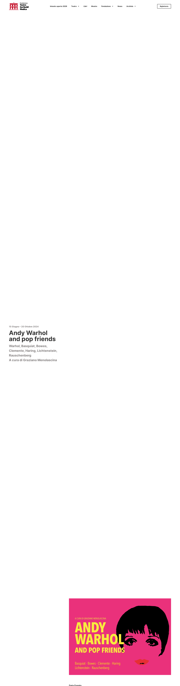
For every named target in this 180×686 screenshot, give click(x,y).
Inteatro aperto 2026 (58, 6)
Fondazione (106, 6)
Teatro (74, 6)
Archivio (129, 6)
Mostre (94, 6)
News (120, 6)
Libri (85, 6)
